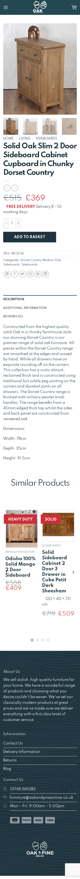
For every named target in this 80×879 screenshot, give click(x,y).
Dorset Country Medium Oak (40, 260)
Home (8, 138)
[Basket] (74, 7)
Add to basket (29, 237)
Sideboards (46, 138)
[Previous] (10, 69)
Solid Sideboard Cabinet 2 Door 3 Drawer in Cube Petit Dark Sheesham (54, 571)
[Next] (70, 69)
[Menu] (5, 7)
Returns (10, 760)
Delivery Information (21, 752)
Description (13, 299)
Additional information (25, 308)
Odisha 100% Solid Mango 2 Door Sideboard (20, 567)
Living (25, 138)
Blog (7, 769)
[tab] (40, 299)
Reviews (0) (13, 316)
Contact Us (13, 743)
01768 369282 (23, 789)
